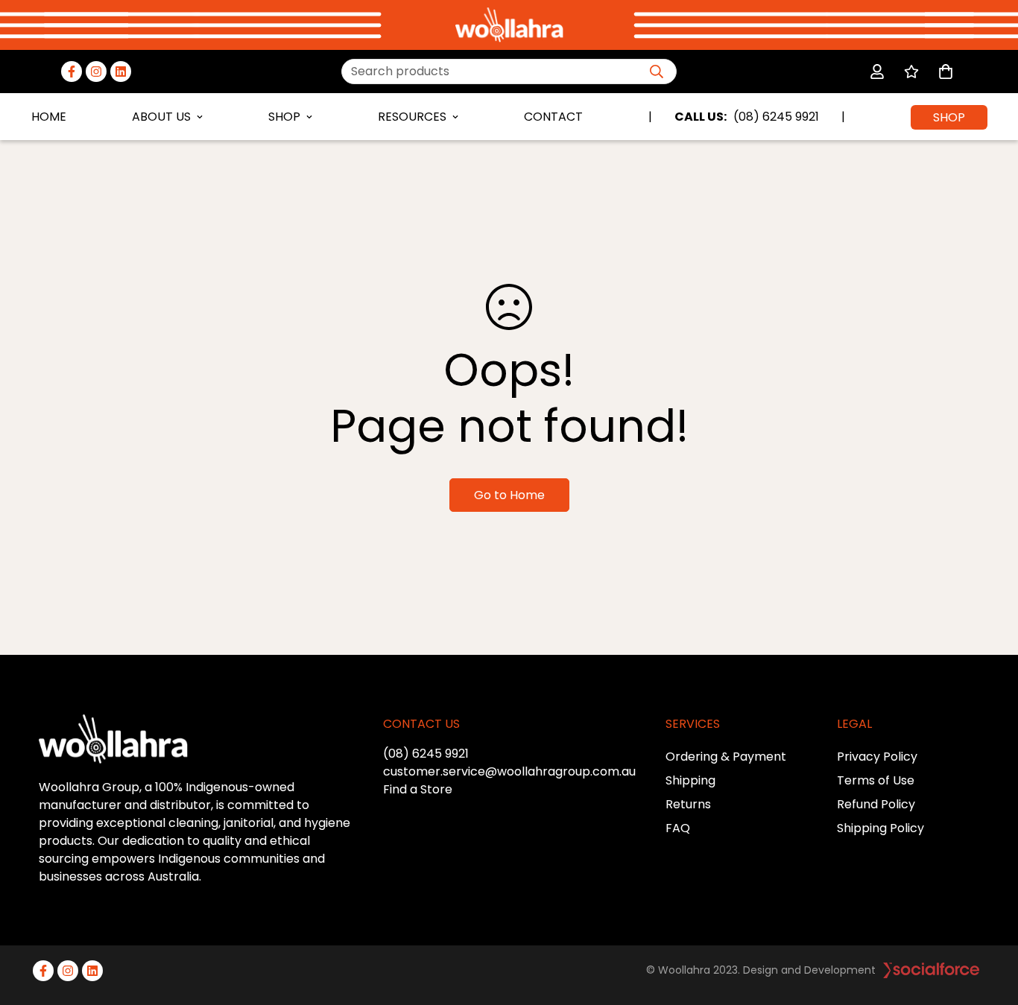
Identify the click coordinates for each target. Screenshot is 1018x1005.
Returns (688, 804)
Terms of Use (875, 780)
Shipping (690, 780)
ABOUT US (161, 116)
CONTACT (553, 116)
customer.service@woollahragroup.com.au (509, 771)
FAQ (678, 828)
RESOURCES (412, 116)
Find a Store (417, 789)
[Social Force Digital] (931, 970)
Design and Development (809, 970)
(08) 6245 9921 (426, 753)
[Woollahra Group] (509, 25)
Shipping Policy (880, 828)
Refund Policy (876, 804)
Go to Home (509, 495)
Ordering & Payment (726, 756)
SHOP (284, 116)
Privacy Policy (877, 756)
